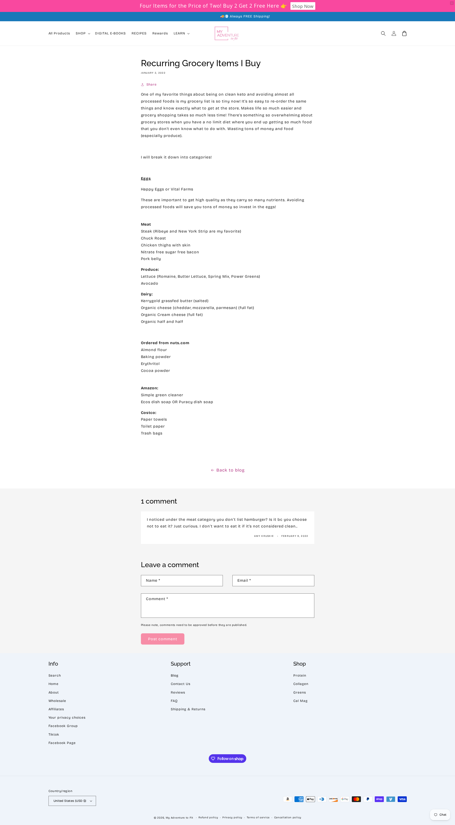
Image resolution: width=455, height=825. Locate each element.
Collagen (300, 684)
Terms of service (258, 817)
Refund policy (208, 817)
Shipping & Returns (188, 709)
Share (151, 84)
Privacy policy (232, 817)
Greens (299, 692)
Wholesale (57, 701)
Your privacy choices (67, 718)
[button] (383, 33)
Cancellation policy (287, 817)
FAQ (174, 701)
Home (53, 684)
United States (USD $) (70, 801)
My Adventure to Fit (179, 817)
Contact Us (180, 684)
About (53, 692)
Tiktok (53, 735)
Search (54, 675)
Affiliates (56, 709)
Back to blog (230, 470)
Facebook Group (63, 726)
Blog (174, 675)
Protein (299, 675)
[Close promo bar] (452, 3)
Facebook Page (62, 743)
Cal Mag (300, 701)
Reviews (178, 692)
